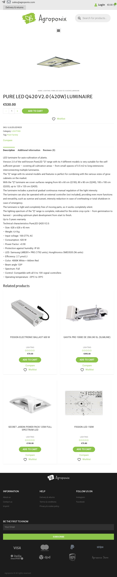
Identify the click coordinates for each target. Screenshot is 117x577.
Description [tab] (9, 150)
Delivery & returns (14, 7)
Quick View (30, 333)
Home (40, 91)
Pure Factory (12, 135)
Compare (30, 365)
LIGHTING (46, 91)
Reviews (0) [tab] (49, 150)
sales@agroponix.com (23, 2)
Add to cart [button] (30, 359)
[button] (58, 30)
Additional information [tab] (29, 150)
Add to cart (35, 111)
